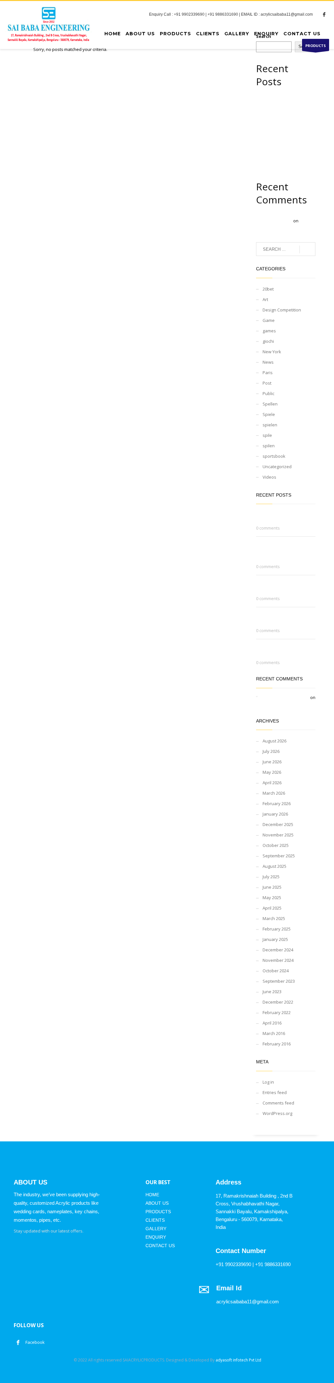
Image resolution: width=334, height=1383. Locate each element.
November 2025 (278, 835)
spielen (270, 425)
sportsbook (274, 456)
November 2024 (278, 960)
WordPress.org (277, 1113)
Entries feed (275, 1092)
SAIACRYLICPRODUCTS (143, 1360)
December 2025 (278, 824)
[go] (307, 249)
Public (268, 393)
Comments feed (278, 1103)
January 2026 (275, 814)
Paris (268, 372)
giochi (268, 341)
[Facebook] (324, 14)
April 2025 (272, 908)
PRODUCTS (315, 45)
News (268, 362)
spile (267, 435)
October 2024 (276, 971)
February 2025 (277, 929)
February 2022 (277, 1012)
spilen (269, 446)
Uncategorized (277, 466)
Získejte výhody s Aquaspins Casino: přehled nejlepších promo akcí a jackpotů (284, 116)
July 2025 (271, 877)
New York (272, 352)
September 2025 (279, 856)
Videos (269, 477)
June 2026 (272, 762)
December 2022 (278, 1002)
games (269, 331)
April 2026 (272, 783)
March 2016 (274, 1033)
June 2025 (272, 887)
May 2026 (272, 772)
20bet (268, 289)
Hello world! (270, 704)
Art (265, 299)
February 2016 (277, 1044)
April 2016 (272, 1023)
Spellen (270, 404)
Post (267, 383)
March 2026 (274, 793)
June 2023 (272, 991)
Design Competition (282, 310)
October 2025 (276, 845)
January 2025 (275, 939)
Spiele (269, 414)
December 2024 (278, 950)
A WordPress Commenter (284, 697)
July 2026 (271, 751)
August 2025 (274, 866)
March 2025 (274, 918)
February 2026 (277, 803)
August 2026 (274, 741)
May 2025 (272, 897)
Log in (268, 1082)
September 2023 (279, 981)
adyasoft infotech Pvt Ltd (238, 1360)
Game (269, 320)
